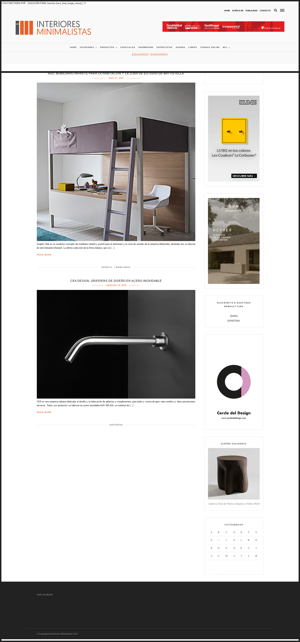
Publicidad (251, 11)
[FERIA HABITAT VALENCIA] (223, 23)
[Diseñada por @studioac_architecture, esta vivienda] (135, 608)
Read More (44, 255)
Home (227, 11)
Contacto (265, 11)
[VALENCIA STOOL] (234, 498)
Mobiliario (123, 267)
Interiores (87, 47)
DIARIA (234, 316)
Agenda (180, 47)
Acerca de (237, 11)
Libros (192, 47)
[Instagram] (245, 77)
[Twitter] (230, 77)
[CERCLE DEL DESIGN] (234, 424)
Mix (225, 47)
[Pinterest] (238, 77)
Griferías (116, 425)
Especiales (127, 47)
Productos (107, 47)
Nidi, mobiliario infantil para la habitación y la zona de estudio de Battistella (116, 73)
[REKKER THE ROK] (234, 283)
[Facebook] (223, 77)
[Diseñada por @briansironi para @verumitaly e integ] (221, 608)
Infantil (106, 267)
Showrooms (145, 47)
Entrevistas (165, 47)
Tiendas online (210, 47)
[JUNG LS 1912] (234, 180)
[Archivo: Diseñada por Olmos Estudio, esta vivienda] (50, 608)
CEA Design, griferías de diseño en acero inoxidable (116, 280)
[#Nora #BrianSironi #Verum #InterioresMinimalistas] (249, 608)
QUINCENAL (233, 320)
